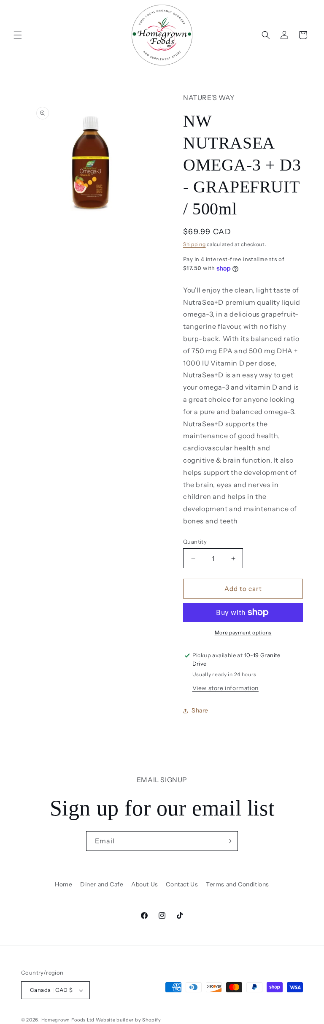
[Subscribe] (228, 841)
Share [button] (200, 710)
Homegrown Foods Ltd (67, 1020)
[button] (17, 35)
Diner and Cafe (101, 884)
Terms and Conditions (237, 884)
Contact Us (182, 884)
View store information (225, 688)
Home (63, 884)
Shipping (194, 244)
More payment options (243, 632)
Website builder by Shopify (128, 1020)
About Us (144, 884)
